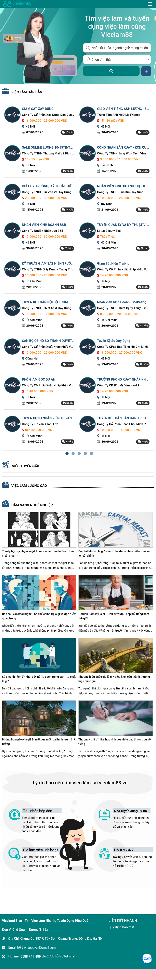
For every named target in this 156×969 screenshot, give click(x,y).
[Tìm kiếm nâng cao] (146, 71)
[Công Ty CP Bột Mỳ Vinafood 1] (87, 385)
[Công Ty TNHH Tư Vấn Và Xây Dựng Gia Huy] (12, 192)
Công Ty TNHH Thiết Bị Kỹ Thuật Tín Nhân (123, 308)
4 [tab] (84, 454)
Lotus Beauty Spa (109, 231)
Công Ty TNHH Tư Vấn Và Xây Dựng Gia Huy (48, 192)
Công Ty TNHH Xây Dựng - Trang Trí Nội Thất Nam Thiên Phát (48, 269)
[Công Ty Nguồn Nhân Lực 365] (12, 230)
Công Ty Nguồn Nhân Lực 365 (42, 231)
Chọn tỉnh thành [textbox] (102, 60)
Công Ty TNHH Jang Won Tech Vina (121, 153)
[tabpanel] (78, 275)
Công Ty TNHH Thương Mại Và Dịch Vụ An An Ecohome (48, 153)
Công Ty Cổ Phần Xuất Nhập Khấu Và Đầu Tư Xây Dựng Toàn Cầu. (123, 269)
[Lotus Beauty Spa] (87, 230)
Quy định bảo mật (121, 927)
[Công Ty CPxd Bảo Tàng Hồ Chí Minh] (87, 346)
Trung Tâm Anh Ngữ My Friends (118, 115)
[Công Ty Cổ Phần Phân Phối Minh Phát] (87, 423)
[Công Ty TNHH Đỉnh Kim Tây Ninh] (87, 192)
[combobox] (117, 59)
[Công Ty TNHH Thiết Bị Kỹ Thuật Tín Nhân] (87, 308)
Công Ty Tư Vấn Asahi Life (40, 424)
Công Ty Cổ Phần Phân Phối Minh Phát (123, 424)
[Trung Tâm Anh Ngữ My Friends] (87, 114)
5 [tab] (90, 454)
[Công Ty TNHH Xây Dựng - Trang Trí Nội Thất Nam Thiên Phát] (12, 269)
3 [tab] (78, 454)
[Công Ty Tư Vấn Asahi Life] (12, 423)
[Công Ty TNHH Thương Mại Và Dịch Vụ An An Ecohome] (12, 153)
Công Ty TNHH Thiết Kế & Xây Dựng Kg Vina (48, 308)
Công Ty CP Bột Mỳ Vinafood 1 (118, 385)
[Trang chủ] (17, 4)
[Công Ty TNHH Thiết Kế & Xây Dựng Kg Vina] (12, 308)
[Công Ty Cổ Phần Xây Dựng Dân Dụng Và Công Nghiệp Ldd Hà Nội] (12, 114)
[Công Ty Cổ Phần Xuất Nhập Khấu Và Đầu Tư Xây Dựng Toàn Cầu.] (87, 269)
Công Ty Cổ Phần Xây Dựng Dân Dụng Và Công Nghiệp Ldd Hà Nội (48, 115)
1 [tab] (66, 454)
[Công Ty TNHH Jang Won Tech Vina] (87, 153)
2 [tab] (72, 454)
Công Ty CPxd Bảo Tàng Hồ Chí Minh (122, 347)
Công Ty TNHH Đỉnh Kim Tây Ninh (120, 192)
